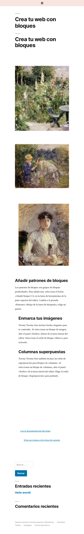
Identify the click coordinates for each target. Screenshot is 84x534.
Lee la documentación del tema (35, 430)
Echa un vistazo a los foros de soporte (42, 440)
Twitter (18, 525)
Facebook (61, 522)
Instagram (28, 525)
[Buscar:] (24, 464)
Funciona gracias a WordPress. (42, 522)
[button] (42, 3)
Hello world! (23, 492)
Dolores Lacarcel (22, 522)
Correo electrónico (42, 525)
